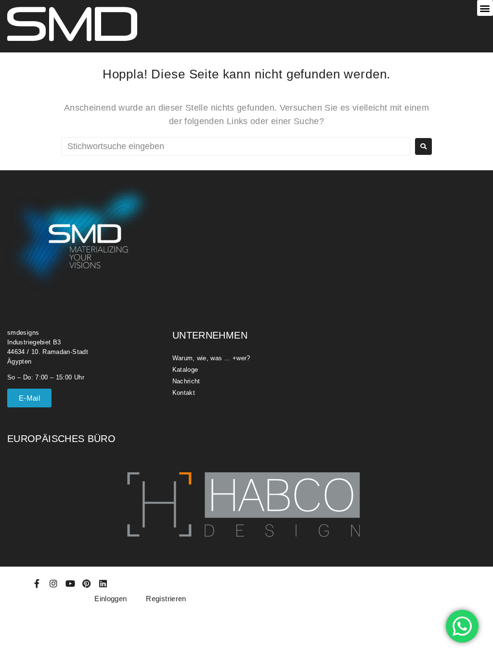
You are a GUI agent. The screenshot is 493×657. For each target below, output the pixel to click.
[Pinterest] (86, 583)
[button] (485, 8)
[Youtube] (70, 583)
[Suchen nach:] (235, 146)
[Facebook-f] (37, 583)
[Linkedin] (103, 583)
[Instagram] (53, 583)
